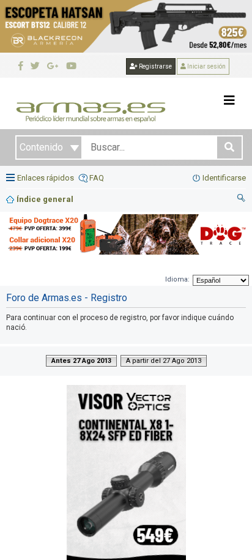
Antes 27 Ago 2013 (81, 361)
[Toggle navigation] (229, 100)
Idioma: (177, 279)
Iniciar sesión (206, 66)
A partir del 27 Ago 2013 (163, 361)
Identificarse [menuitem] (224, 177)
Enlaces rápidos (45, 177)
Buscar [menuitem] (241, 199)
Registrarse (155, 66)
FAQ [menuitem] (96, 177)
